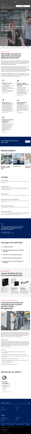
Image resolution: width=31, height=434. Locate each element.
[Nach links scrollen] (1, 47)
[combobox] (8, 6)
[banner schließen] (15, 2)
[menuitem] (4, 10)
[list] (15, 162)
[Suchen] (29, 403)
